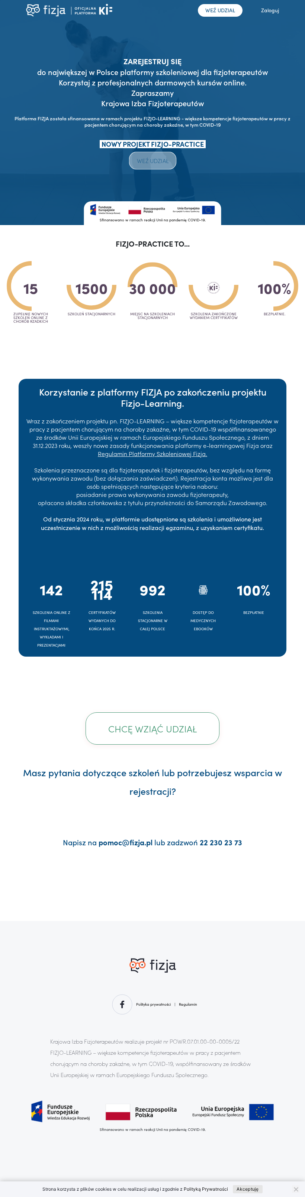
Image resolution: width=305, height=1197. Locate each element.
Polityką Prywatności (206, 1189)
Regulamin (188, 1004)
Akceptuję (248, 1189)
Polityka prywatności (153, 1004)
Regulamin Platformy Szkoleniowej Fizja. (152, 453)
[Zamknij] (295, 1189)
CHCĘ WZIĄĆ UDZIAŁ (152, 728)
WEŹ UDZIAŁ (220, 10)
